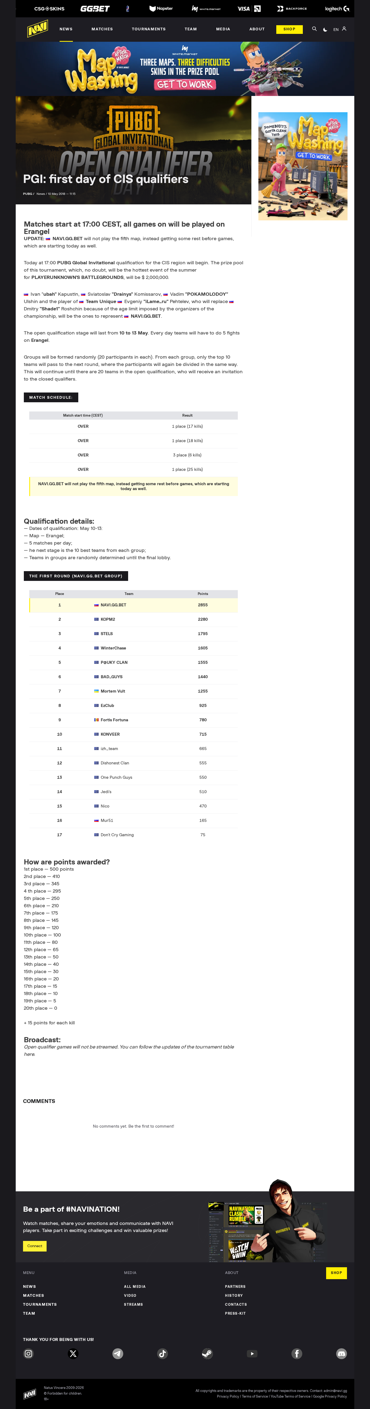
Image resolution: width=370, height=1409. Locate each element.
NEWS (29, 1287)
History (234, 1296)
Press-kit (235, 1313)
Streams (133, 1305)
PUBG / (29, 193)
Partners (235, 1287)
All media (135, 1287)
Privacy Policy (228, 1396)
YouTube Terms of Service (290, 1396)
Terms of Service (255, 1396)
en (336, 29)
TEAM (29, 1313)
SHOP (336, 1273)
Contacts (236, 1305)
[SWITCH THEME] (325, 29)
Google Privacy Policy (330, 1396)
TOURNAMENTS (40, 1305)
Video (130, 1296)
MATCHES (33, 1296)
